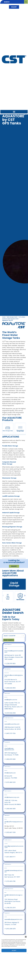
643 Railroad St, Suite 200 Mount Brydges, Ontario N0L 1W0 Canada (13, 657)
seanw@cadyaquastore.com (13, 919)
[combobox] (12, 2)
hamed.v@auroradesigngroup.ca (13, 675)
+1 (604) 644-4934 (9, 688)
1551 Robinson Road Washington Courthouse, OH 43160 (12, 901)
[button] (26, 937)
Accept (14, 950)
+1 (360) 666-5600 (9, 808)
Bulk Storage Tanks (12, 317)
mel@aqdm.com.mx (10, 699)
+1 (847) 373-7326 (9, 733)
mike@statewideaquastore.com (13, 871)
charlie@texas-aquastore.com (9, 749)
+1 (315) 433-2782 (9, 881)
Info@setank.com (10, 773)
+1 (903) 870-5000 (9, 759)
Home (4, 317)
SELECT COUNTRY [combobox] (9, 636)
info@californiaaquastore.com (13, 822)
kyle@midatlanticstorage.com (13, 895)
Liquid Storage (14, 584)
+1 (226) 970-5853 (9, 663)
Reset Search (9, 640)
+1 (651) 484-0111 (9, 857)
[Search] (26, 2)
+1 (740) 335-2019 (9, 907)
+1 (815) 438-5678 (9, 929)
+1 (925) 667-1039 (9, 832)
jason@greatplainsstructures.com (13, 846)
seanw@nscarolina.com (11, 724)
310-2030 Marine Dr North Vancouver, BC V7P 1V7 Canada (12, 681)
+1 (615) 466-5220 (9, 782)
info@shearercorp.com (11, 797)
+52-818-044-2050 (10, 713)
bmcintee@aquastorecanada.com (13, 651)
